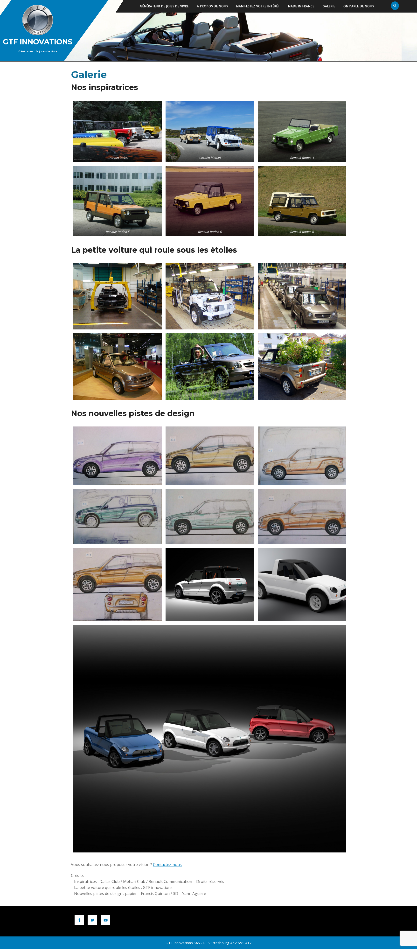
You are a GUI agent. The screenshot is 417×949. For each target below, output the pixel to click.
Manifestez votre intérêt (258, 6)
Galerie (329, 6)
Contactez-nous (167, 864)
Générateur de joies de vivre (164, 6)
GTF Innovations (37, 41)
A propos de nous (212, 6)
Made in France (301, 6)
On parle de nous (358, 6)
